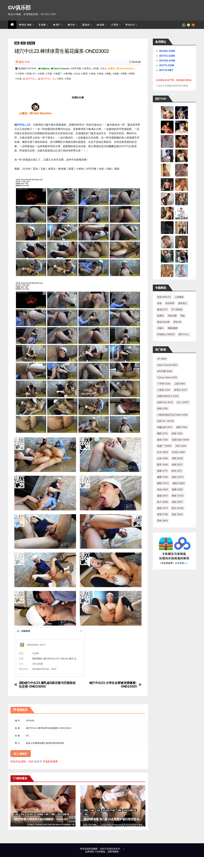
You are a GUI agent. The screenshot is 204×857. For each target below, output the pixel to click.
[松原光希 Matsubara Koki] (181, 141)
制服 (16, 43)
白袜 (162, 458)
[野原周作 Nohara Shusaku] (167, 270)
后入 (104, 68)
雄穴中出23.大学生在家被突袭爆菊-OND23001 (113, 684)
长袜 (19, 78)
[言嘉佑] (167, 155)
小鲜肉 (20, 73)
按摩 (44, 24)
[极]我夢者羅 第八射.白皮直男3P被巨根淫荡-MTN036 (115, 819)
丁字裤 (163, 383)
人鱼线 (163, 389)
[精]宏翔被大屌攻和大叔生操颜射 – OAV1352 (41, 819)
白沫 (77, 73)
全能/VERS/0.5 (168, 396)
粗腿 (162, 470)
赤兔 (159, 303)
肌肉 (101, 73)
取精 (102, 24)
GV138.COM (167, 60)
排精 (42, 73)
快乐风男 (169, 303)
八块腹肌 (179, 297)
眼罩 (85, 73)
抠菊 (181, 427)
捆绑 (162, 433)
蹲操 (132, 73)
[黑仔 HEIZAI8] (181, 198)
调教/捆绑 (172, 328)
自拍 (162, 489)
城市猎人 (182, 303)
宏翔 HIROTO (164, 297)
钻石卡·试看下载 (63, 814)
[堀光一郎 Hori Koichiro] (35, 106)
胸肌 (109, 73)
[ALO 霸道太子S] (167, 198)
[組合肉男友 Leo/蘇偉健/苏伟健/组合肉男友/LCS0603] (167, 141)
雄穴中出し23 (22, 124)
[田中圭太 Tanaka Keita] (167, 213)
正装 (180, 445)
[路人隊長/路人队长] (181, 227)
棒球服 (68, 73)
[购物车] (188, 24)
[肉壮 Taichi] (167, 256)
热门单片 (31, 43)
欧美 (87, 24)
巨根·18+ (31, 73)
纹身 (176, 470)
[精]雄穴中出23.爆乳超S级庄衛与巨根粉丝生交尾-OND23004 (47, 684)
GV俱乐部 (19, 7)
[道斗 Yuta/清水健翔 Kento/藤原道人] (181, 184)
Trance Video (167, 377)
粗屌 (93, 73)
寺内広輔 (172, 315)
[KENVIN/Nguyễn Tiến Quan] (181, 112)
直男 (116, 24)
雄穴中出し (31, 78)
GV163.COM (167, 51)
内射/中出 (165, 402)
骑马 (61, 78)
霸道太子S (162, 309)
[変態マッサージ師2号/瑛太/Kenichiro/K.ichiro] (167, 170)
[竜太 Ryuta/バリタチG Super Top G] (181, 155)
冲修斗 (160, 328)
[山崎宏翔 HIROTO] (167, 112)
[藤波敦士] (181, 270)
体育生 (87, 68)
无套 (49, 73)
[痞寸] (167, 184)
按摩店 (160, 315)
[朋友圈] (184, 24)
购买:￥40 (24, 62)
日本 (73, 24)
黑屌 (68, 78)
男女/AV (177, 321)
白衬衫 (178, 452)
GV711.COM (166, 65)
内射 (96, 68)
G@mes (45, 68)
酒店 (177, 501)
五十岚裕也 (176, 309)
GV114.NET (166, 70)
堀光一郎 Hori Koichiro (122, 68)
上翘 (179, 383)
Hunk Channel (61, 68)
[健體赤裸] (181, 213)
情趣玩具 (164, 427)
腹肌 (116, 73)
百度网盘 (39, 814)
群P (47, 814)
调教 (53, 814)
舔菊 (124, 73)
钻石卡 (38, 761)
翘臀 (162, 477)
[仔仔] (167, 227)
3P (162, 358)
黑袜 (182, 315)
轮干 (162, 501)
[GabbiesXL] (167, 241)
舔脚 (177, 489)
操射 (162, 439)
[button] (193, 24)
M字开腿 (76, 68)
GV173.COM (167, 55)
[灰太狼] (181, 256)
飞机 (86, 814)
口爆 (16, 814)
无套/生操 (180, 439)
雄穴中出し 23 (48, 78)
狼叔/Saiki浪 (163, 321)
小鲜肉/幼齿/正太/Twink (172, 414)
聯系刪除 (114, 851)
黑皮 (177, 514)
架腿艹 (58, 73)
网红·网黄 (27, 24)
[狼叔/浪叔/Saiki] (181, 126)
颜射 (162, 508)
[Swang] (167, 126)
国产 (58, 24)
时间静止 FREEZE (166, 334)
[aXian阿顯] (181, 241)
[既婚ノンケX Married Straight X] (181, 170)
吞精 (162, 408)
